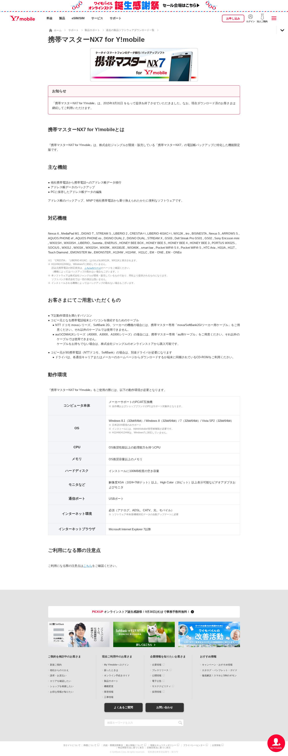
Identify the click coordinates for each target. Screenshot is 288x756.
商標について (89, 745)
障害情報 (108, 691)
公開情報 (156, 675)
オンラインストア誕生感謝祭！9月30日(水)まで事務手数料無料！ (141, 611)
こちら (87, 565)
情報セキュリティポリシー (163, 745)
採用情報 (156, 691)
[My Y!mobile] (276, 743)
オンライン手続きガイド (117, 675)
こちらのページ (92, 268)
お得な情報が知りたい (61, 691)
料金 (50, 18)
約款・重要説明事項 (113, 745)
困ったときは (111, 670)
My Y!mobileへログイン (116, 664)
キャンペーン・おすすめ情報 (217, 664)
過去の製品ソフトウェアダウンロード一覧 (130, 30)
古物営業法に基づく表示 (158, 748)
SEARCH (180, 722)
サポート (115, 18)
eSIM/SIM (78, 18)
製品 (62, 18)
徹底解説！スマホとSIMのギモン (219, 675)
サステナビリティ (161, 686)
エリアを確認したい (60, 681)
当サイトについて (72, 745)
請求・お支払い (58, 675)
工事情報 (108, 697)
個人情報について (134, 745)
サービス (97, 18)
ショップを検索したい (61, 686)
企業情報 (156, 664)
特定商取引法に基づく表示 (131, 748)
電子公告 (156, 681)
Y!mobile (22, 18)
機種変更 (108, 686)
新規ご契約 (56, 664)
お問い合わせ (164, 707)
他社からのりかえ (59, 670)
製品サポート (92, 30)
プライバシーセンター (194, 745)
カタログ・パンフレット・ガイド (219, 670)
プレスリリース (160, 670)
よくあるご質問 (123, 707)
